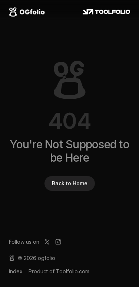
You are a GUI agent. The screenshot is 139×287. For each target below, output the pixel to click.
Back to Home (69, 183)
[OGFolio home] (27, 12)
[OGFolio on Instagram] (58, 242)
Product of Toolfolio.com (59, 271)
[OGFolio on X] (47, 242)
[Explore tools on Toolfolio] (106, 11)
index (16, 271)
